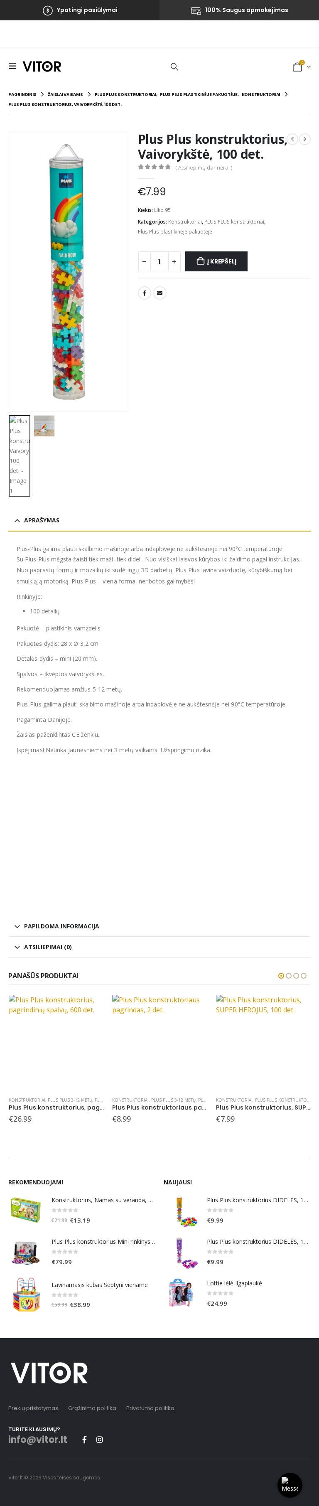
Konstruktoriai (185, 221)
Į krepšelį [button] (90, 1008)
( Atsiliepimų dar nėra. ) (203, 167)
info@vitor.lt (37, 1439)
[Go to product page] (56, 1042)
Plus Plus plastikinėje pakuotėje (175, 231)
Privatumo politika (150, 1408)
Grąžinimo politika (92, 1408)
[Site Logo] (42, 66)
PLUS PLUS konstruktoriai (234, 221)
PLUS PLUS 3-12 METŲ (70, 1100)
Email (160, 293)
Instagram (99, 1439)
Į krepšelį (221, 261)
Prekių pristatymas (33, 1408)
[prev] (292, 139)
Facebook (144, 293)
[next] (305, 139)
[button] (14, 66)
